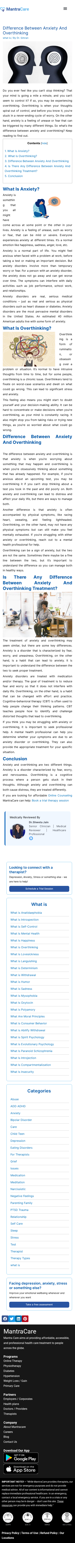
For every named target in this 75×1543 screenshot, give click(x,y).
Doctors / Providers (15, 1408)
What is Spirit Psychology (27, 1037)
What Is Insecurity (22, 1071)
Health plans (11, 1404)
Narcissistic (18, 1189)
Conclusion (14, 176)
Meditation (17, 1182)
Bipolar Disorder (21, 1120)
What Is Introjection (23, 1058)
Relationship (18, 1217)
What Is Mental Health (24, 933)
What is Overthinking (24, 947)
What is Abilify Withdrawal (27, 1030)
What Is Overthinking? (21, 156)
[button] (65, 8)
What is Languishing (23, 961)
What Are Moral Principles (27, 1016)
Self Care (16, 1223)
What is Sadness (21, 988)
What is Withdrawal (23, 975)
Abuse (14, 1099)
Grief (13, 1161)
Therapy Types (20, 1258)
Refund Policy (49, 1533)
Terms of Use (29, 1533)
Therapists (10, 1414)
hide (44, 143)
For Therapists (19, 1154)
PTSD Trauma (19, 1210)
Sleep (14, 1230)
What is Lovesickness (24, 954)
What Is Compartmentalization (30, 1065)
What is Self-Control (23, 926)
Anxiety (15, 1113)
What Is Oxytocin (21, 1002)
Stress (14, 1237)
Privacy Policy (10, 1533)
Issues (14, 1168)
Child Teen (17, 1133)
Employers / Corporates (17, 1399)
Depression (17, 1140)
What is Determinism (24, 968)
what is (7, 37)
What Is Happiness (22, 940)
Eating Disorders (21, 1147)
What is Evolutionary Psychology (32, 1044)
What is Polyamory (22, 1009)
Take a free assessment (39, 1304)
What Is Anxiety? (17, 151)
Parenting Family (21, 1203)
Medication (17, 1175)
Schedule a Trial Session (39, 888)
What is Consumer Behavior (28, 1023)
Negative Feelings (22, 1196)
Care (13, 1127)
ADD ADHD (18, 1106)
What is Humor (20, 982)
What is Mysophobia (23, 995)
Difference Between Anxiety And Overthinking (37, 161)
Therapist (16, 1251)
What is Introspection (24, 919)
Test (13, 1244)
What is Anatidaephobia (26, 912)
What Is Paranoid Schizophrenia (31, 1051)
